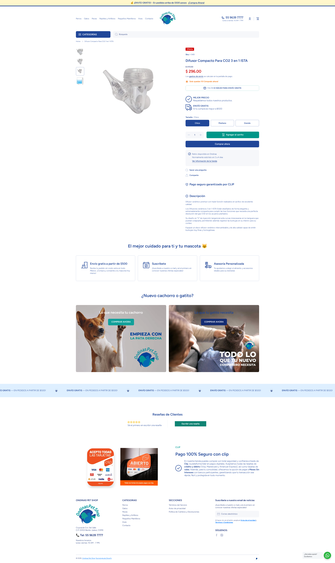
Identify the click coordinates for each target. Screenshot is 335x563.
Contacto (126, 525)
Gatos (124, 508)
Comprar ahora (222, 144)
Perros (125, 505)
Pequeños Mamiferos (131, 518)
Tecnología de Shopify (104, 558)
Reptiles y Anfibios (130, 515)
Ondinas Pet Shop (88, 558)
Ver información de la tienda (204, 161)
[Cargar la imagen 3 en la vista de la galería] (80, 71)
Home (78, 41)
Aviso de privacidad (177, 508)
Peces (124, 512)
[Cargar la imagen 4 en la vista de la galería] (80, 81)
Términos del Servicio (178, 505)
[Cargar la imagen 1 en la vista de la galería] (80, 52)
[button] (257, 18)
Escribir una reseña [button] (190, 423)
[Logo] (167, 19)
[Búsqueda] (115, 34)
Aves (124, 522)
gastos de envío (196, 76)
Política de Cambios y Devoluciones (184, 512)
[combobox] (186, 34)
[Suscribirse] (256, 514)
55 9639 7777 (234, 17)
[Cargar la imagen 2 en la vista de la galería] (80, 61)
